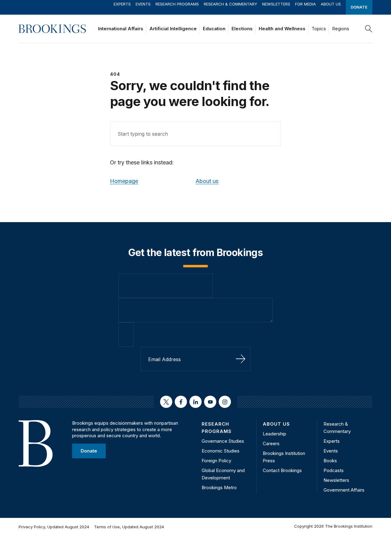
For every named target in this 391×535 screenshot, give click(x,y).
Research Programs (177, 4)
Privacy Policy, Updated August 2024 (54, 526)
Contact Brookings (282, 470)
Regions (340, 28)
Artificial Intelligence (173, 28)
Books (330, 461)
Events (143, 4)
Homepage (124, 181)
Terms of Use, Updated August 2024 (129, 526)
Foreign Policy (216, 461)
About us (207, 181)
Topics (319, 28)
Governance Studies (223, 441)
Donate (359, 7)
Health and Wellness (282, 28)
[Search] (368, 28)
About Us (331, 4)
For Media (305, 4)
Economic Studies (220, 451)
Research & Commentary (230, 4)
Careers (271, 443)
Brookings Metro (219, 487)
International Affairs (120, 28)
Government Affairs (343, 490)
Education (214, 28)
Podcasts (333, 470)
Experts (122, 4)
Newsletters (276, 4)
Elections (242, 28)
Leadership (274, 434)
